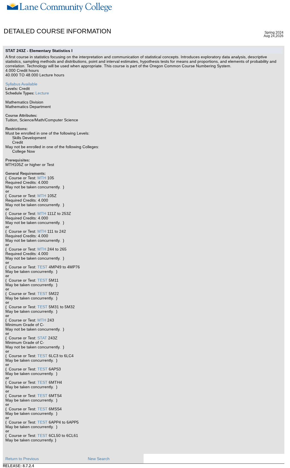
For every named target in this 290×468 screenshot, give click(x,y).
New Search (99, 458)
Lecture (42, 93)
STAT (42, 338)
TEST (42, 267)
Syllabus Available (21, 84)
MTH (41, 178)
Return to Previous (22, 458)
